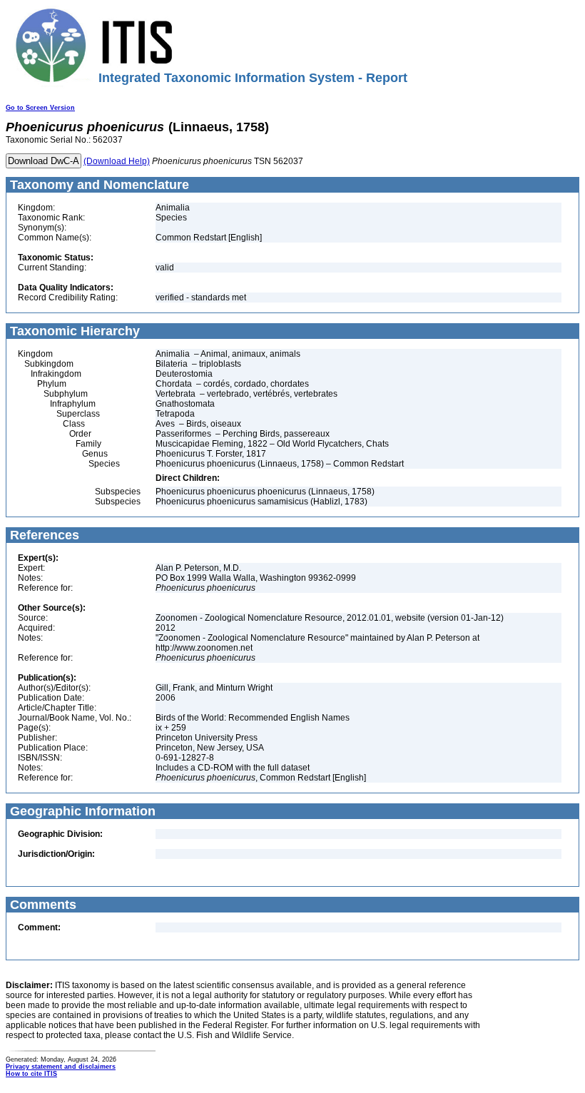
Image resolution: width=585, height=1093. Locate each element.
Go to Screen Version (40, 107)
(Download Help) (116, 161)
